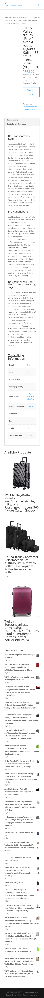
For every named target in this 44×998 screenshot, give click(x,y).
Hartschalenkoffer (23, 17)
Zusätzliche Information (16, 124)
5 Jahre (29, 435)
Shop (14, 17)
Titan (33, 17)
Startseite (7, 17)
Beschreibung (12, 120)
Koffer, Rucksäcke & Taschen (30, 396)
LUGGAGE (30, 406)
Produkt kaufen (31, 92)
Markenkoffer (28, 109)
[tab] (22, 120)
